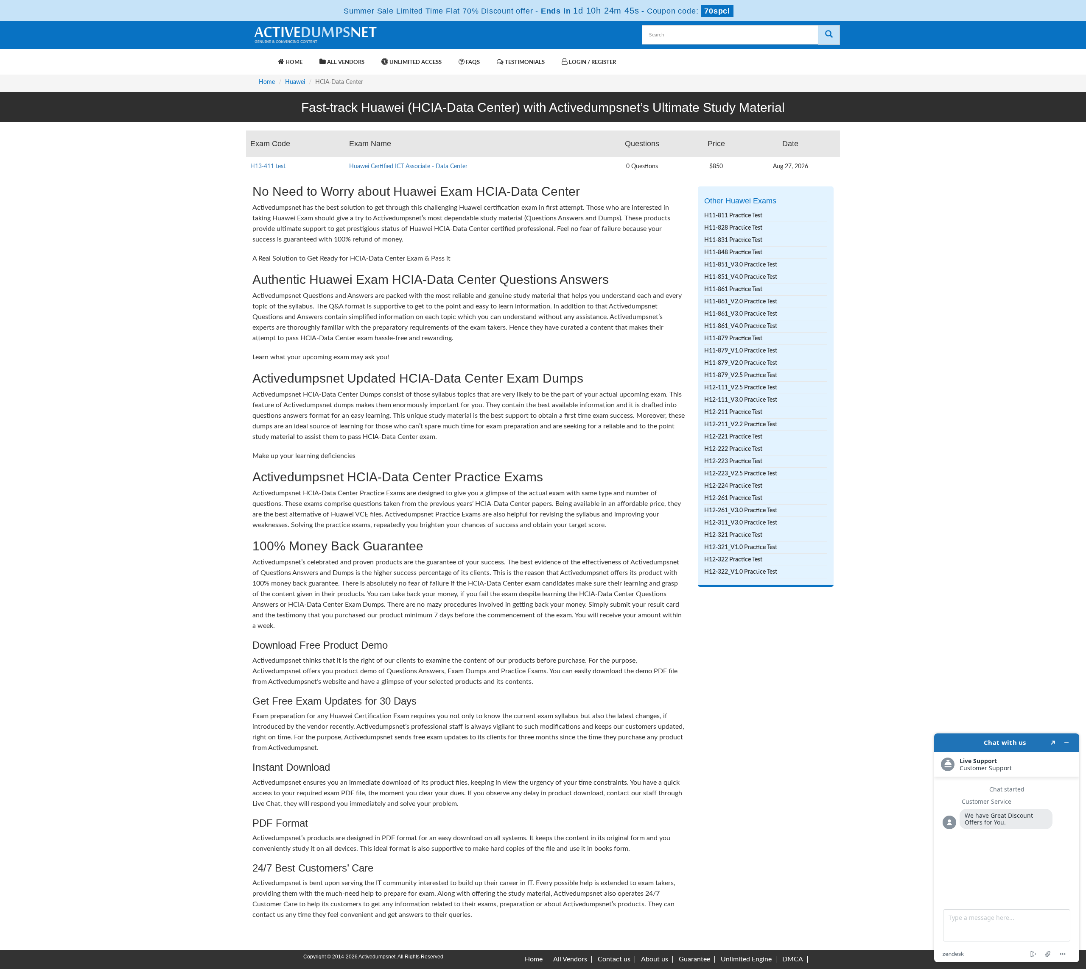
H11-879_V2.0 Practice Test (740, 363)
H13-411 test (267, 166)
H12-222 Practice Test (733, 449)
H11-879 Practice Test (733, 339)
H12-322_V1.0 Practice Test (740, 572)
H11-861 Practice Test (733, 289)
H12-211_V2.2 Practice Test (740, 425)
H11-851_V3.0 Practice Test (740, 265)
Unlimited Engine (746, 959)
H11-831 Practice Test (733, 240)
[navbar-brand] (263, 58)
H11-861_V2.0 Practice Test (740, 302)
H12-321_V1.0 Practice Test (740, 547)
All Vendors (345, 62)
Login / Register (592, 62)
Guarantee (694, 959)
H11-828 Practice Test (733, 228)
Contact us (614, 959)
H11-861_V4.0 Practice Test (740, 326)
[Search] (829, 35)
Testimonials (524, 62)
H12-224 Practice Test (733, 486)
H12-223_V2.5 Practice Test (740, 474)
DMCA (792, 959)
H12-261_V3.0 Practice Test (740, 511)
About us (654, 959)
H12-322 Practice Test (733, 560)
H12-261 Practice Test (733, 498)
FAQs (472, 62)
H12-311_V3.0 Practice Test (740, 523)
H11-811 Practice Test (733, 216)
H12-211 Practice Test (733, 412)
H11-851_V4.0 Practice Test (740, 277)
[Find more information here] (1006, 848)
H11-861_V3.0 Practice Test (740, 314)
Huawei (295, 82)
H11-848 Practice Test (733, 252)
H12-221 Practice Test (733, 437)
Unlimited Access (415, 62)
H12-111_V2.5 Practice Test (740, 388)
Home (293, 62)
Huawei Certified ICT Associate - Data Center (408, 166)
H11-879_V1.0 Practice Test (740, 351)
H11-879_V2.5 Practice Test (740, 375)
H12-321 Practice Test (733, 535)
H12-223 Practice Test (733, 461)
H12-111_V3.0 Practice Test (740, 400)
